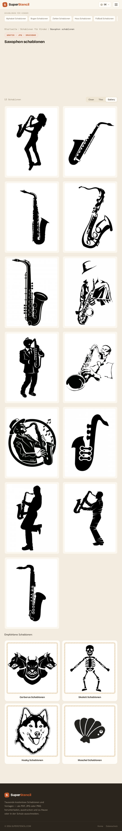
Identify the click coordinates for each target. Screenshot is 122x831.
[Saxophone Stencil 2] (90, 292)
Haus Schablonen (83, 18)
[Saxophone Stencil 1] (31, 142)
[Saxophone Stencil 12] (90, 217)
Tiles (101, 99)
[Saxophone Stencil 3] (31, 367)
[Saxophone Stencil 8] (90, 518)
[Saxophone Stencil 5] (31, 443)
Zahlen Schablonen (61, 18)
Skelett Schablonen (89, 697)
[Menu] (116, 5)
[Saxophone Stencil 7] (31, 518)
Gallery (111, 99)
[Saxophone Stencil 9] (31, 593)
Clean (91, 99)
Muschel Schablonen (90, 760)
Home (100, 826)
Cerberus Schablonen (32, 697)
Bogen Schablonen (39, 18)
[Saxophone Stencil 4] (90, 367)
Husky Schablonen (32, 760)
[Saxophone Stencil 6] (90, 443)
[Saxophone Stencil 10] (90, 142)
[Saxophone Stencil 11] (31, 217)
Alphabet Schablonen (16, 18)
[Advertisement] (61, 70)
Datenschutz (112, 826)
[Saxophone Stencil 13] (31, 292)
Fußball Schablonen (104, 18)
